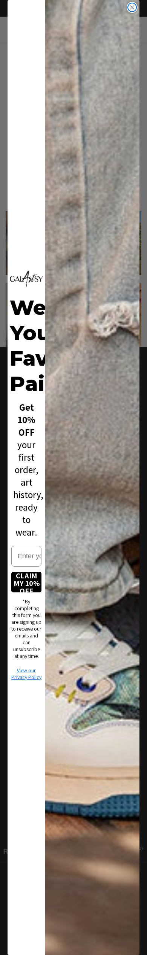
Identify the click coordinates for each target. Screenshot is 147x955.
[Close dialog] (132, 7)
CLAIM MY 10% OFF (27, 582)
